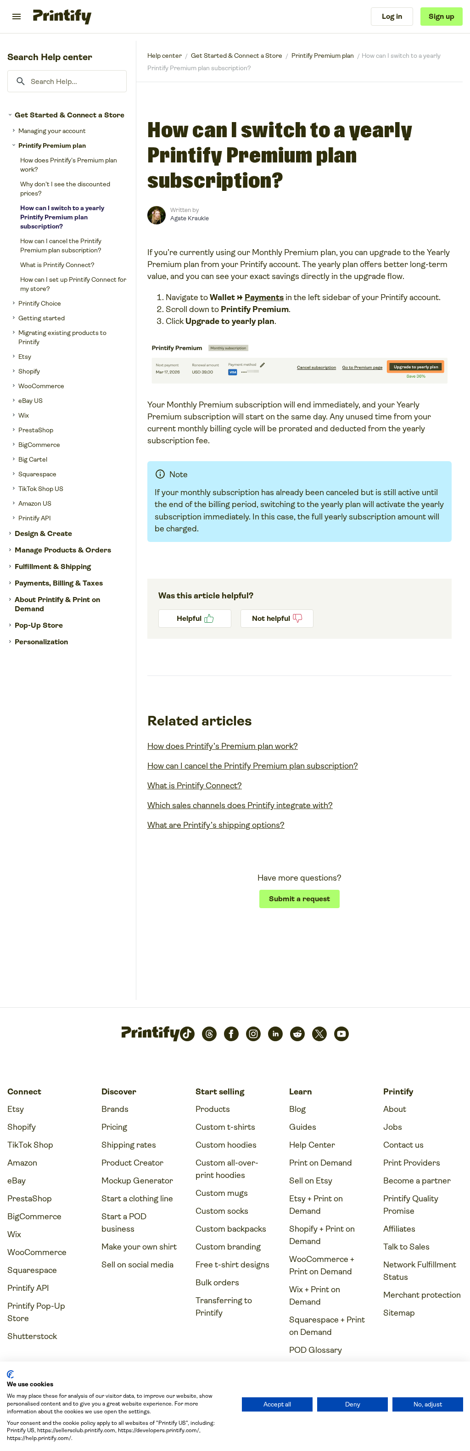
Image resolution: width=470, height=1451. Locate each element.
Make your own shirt (139, 1246)
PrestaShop (35, 430)
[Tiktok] (187, 1034)
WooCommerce (41, 386)
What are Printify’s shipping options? (216, 825)
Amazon (22, 1162)
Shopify (29, 371)
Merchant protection (422, 1295)
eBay (16, 1180)
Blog (297, 1109)
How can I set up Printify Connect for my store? (73, 284)
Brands (115, 1109)
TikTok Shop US (40, 488)
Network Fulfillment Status (419, 1271)
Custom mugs (222, 1193)
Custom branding (228, 1246)
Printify (164, 55)
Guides (302, 1127)
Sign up (441, 16)
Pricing (114, 1127)
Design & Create (43, 533)
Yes (194, 618)
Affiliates (399, 1228)
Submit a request (299, 898)
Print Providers (411, 1162)
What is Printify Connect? (57, 264)
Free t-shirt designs (232, 1264)
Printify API (34, 518)
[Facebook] (231, 1034)
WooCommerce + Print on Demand (321, 1265)
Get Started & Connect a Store (69, 115)
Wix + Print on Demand (314, 1295)
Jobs (392, 1127)
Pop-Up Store (39, 625)
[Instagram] (253, 1034)
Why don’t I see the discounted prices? (65, 188)
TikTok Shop (30, 1145)
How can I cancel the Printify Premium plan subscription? (60, 245)
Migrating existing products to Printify (62, 337)
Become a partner (417, 1180)
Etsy (24, 356)
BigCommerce (39, 444)
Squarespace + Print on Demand (327, 1326)
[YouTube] (341, 1034)
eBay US (30, 400)
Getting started (41, 318)
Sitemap (399, 1312)
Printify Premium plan (52, 145)
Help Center (312, 1145)
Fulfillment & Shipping (53, 566)
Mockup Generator (137, 1180)
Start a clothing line (137, 1198)
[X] (319, 1034)
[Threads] (209, 1034)
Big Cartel (32, 459)
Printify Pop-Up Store (36, 1312)
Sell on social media (137, 1264)
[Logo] (62, 16)
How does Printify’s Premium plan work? (68, 164)
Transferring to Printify (224, 1306)
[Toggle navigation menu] (16, 16)
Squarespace (37, 474)
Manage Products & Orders (63, 550)
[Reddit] (297, 1034)
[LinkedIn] (275, 1034)
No (277, 618)
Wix (23, 415)
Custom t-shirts (225, 1127)
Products (213, 1109)
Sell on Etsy (310, 1180)
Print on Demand (320, 1162)
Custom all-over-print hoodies (227, 1169)
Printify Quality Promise (410, 1205)
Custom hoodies (226, 1145)
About (394, 1109)
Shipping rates (128, 1145)
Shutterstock (32, 1336)
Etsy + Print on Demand (316, 1205)
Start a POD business (123, 1222)
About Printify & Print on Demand (57, 604)
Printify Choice (39, 303)
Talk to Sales (406, 1246)
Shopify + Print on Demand (322, 1235)
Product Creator (132, 1162)
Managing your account (52, 130)
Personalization (41, 641)
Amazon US (34, 503)
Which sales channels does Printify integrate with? (240, 805)
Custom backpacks (231, 1228)
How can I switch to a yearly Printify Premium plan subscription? (62, 217)
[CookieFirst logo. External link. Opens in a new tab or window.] (10, 1374)
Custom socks (222, 1211)
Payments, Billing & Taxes (59, 583)
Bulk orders (217, 1282)
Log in (392, 16)
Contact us (403, 1145)
